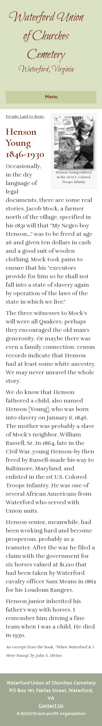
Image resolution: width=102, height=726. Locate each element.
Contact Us (51, 706)
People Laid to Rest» (25, 116)
